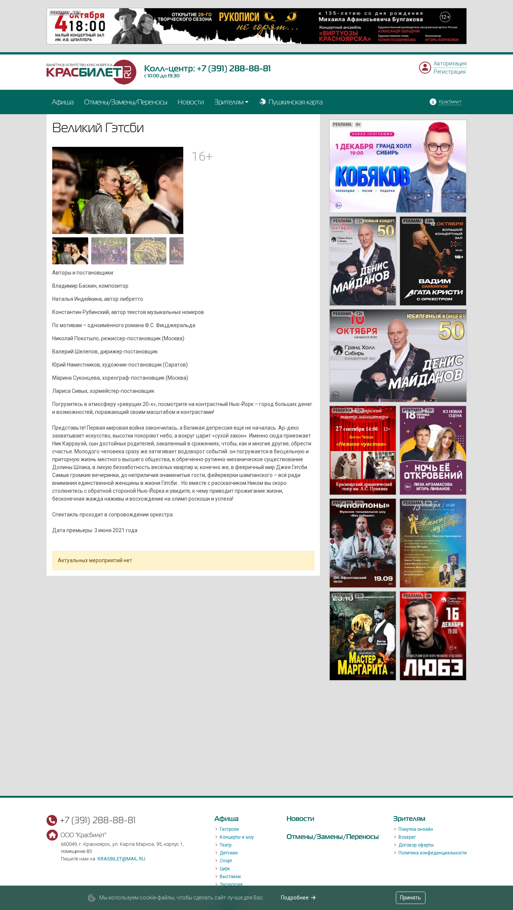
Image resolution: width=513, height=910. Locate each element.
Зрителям (228, 102)
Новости (191, 102)
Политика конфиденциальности (432, 853)
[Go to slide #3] (148, 250)
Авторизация (450, 63)
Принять (410, 898)
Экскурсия (231, 884)
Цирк (225, 868)
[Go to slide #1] (70, 250)
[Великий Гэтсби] (118, 190)
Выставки (230, 876)
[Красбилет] (92, 71)
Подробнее (295, 898)
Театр (225, 845)
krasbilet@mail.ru (121, 859)
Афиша (63, 102)
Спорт (226, 860)
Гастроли (229, 829)
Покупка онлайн (415, 829)
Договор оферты (416, 845)
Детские (229, 853)
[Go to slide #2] (109, 250)
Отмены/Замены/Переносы (125, 102)
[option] (257, 26)
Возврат (407, 837)
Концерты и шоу (237, 837)
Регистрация (450, 72)
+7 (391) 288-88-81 (234, 68)
